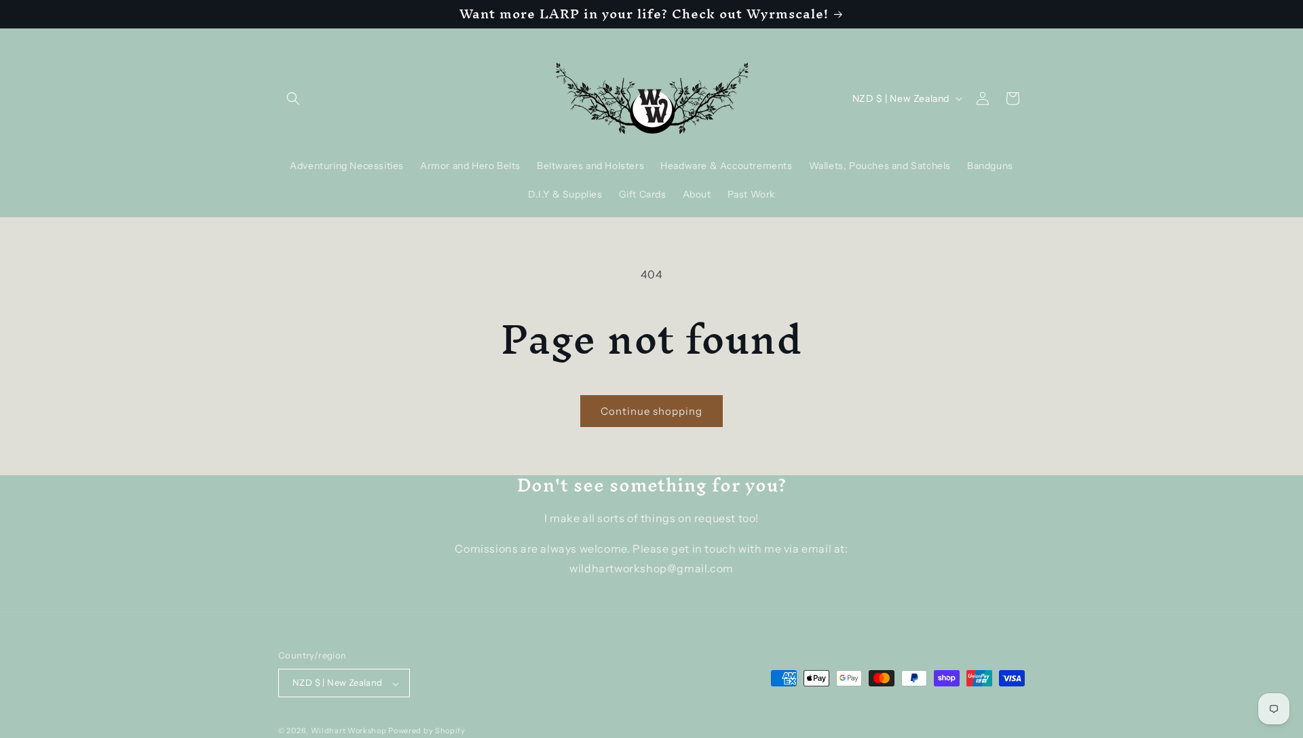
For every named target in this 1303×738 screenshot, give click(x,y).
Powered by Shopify (427, 731)
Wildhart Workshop (349, 731)
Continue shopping (651, 411)
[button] (293, 98)
